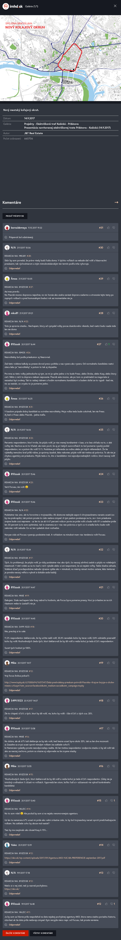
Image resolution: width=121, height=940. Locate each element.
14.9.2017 (29, 118)
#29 (101, 278)
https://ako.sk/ (12, 888)
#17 (31, 557)
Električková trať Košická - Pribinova (57, 123)
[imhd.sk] (13, 6)
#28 (29, 255)
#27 (31, 286)
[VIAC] (116, 202)
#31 (101, 227)
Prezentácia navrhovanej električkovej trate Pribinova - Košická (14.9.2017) (67, 127)
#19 (27, 595)
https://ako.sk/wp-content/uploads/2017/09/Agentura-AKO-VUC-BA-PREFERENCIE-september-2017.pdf (55, 857)
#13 (101, 872)
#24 (101, 474)
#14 (28, 808)
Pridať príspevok (15, 216)
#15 (31, 774)
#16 (27, 736)
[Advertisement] (60, 171)
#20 (101, 618)
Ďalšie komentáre (15, 933)
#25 (101, 429)
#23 (31, 437)
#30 (101, 247)
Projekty (29, 123)
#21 (31, 406)
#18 (32, 626)
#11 (28, 912)
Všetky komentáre (43, 933)
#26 (28, 352)
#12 (31, 671)
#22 (26, 321)
